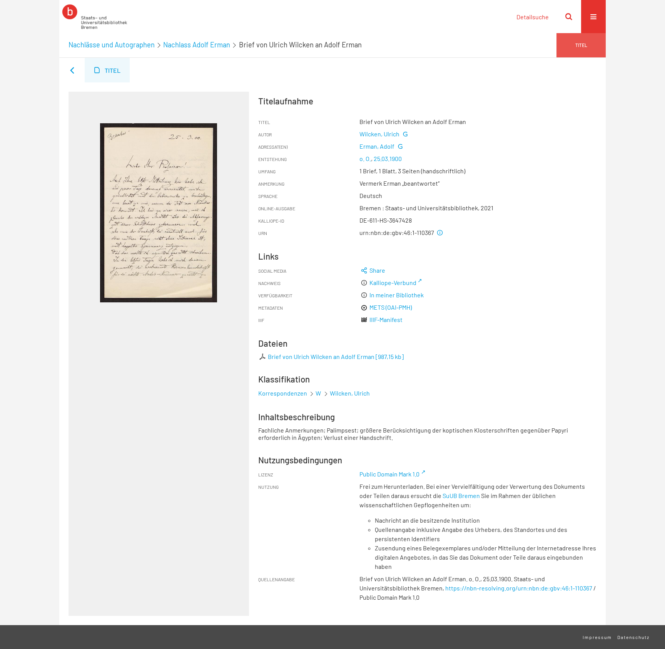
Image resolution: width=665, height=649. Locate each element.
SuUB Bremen (461, 495)
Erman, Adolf (376, 146)
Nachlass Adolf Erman (196, 44)
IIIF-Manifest (386, 319)
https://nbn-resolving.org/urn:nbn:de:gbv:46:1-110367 (518, 588)
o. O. (365, 158)
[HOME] (95, 16)
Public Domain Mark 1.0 (389, 474)
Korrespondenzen (282, 393)
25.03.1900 (388, 158)
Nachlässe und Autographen (112, 44)
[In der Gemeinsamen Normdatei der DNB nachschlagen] (405, 134)
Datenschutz (633, 637)
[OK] (568, 16)
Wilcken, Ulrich (379, 134)
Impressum (597, 637)
